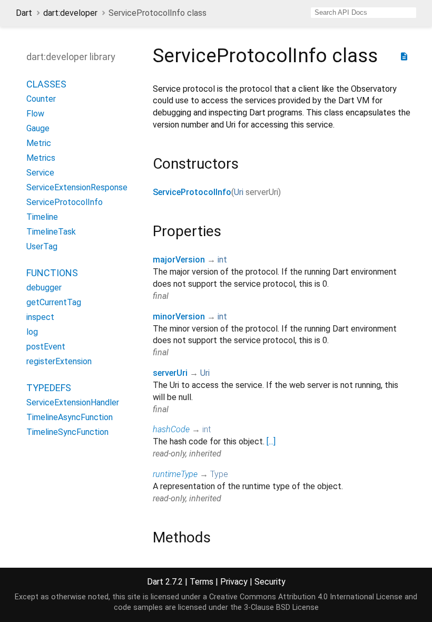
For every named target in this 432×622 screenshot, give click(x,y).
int (222, 260)
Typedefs (48, 387)
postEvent (45, 347)
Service (40, 173)
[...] (271, 441)
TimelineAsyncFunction (69, 417)
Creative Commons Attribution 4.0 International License (305, 596)
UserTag (41, 246)
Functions (52, 272)
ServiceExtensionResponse (76, 187)
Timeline (42, 217)
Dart (24, 13)
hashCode (171, 429)
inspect (40, 317)
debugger (44, 288)
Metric (38, 143)
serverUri (170, 373)
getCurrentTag (53, 302)
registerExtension (59, 361)
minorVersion (179, 317)
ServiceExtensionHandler (72, 402)
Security (270, 582)
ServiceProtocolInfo (64, 202)
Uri (238, 192)
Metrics (40, 158)
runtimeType (175, 474)
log (32, 332)
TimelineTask (51, 232)
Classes (46, 84)
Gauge (38, 128)
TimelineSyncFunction (67, 432)
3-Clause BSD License (281, 607)
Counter (41, 99)
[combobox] (363, 12)
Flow (35, 114)
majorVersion (179, 260)
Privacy (234, 582)
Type (219, 474)
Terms (201, 582)
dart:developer (70, 13)
